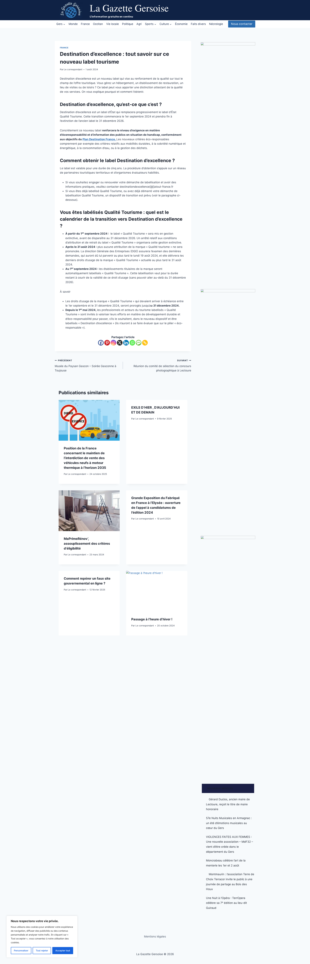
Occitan (98, 24)
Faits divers (198, 24)
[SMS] (138, 343)
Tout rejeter (42, 950)
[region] (42, 937)
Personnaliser (21, 950)
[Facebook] (101, 343)
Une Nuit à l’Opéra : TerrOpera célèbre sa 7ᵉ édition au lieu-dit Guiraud (226, 902)
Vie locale (112, 24)
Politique (127, 24)
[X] (120, 343)
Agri (139, 24)
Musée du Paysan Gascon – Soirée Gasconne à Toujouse (85, 365)
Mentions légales (155, 936)
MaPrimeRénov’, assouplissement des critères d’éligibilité (87, 543)
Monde (73, 24)
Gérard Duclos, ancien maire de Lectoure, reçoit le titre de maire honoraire (228, 804)
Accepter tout (62, 950)
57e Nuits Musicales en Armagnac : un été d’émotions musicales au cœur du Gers (229, 823)
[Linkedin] (126, 343)
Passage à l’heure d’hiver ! (151, 619)
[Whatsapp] (132, 343)
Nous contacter (241, 24)
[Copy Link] (145, 343)
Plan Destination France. (99, 139)
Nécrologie (216, 24)
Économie (181, 24)
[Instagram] (113, 343)
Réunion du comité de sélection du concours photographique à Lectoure (162, 365)
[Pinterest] (107, 343)
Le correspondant (73, 69)
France (85, 24)
